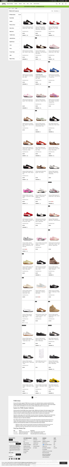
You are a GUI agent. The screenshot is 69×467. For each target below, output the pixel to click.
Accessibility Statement (46, 447)
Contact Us (25, 439)
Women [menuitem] (20, 3)
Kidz (54, 444)
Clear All (19, 14)
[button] (66, 1)
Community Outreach (46, 441)
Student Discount (36, 446)
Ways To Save (35, 444)
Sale (54, 446)
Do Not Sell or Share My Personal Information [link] (46, 455)
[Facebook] (16, 459)
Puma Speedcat (16, 433)
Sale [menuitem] (31, 3)
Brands (55, 439)
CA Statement (44, 449)
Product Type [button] (12, 51)
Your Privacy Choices (48, 444)
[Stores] (59, 4)
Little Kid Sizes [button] (12, 38)
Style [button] (10, 55)
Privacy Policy (20, 463)
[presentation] (10, 3)
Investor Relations (45, 452)
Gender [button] (11, 21)
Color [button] (11, 45)
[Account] (63, 4)
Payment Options (26, 449)
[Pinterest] (12, 459)
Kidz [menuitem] (28, 3)
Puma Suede (15, 431)
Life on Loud (35, 439)
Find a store (11, 452)
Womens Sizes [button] (12, 24)
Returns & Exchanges (27, 444)
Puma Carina (15, 432)
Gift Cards (35, 447)
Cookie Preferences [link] (45, 457)
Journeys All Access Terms (47, 451)
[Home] (4, 3)
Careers (43, 439)
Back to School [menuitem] (36, 3)
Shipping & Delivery (26, 446)
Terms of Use (44, 446)
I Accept (63, 463)
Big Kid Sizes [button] (12, 41)
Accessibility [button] (62, 0)
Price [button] (11, 48)
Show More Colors (25, 31)
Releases (55, 447)
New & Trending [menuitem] (10, 3)
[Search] (56, 4)
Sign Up (11, 439)
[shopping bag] (66, 4)
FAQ (24, 441)
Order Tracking (53, 0)
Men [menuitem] (24, 3)
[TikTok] (9, 459)
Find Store (18, 454)
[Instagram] (14, 459)
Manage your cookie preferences (27, 462)
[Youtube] (19, 459)
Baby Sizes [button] (12, 31)
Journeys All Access (37, 441)
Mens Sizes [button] (12, 28)
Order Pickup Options (27, 447)
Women (55, 441)
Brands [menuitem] (16, 3)
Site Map (24, 452)
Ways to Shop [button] (12, 58)
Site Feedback (25, 451)
